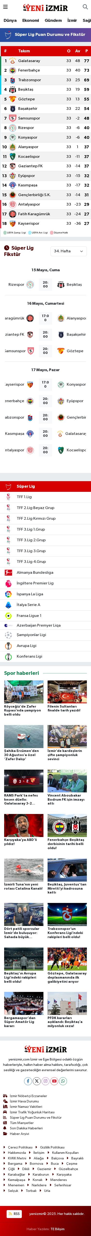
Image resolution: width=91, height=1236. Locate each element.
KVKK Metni (17, 1158)
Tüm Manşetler (22, 1123)
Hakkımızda (17, 1153)
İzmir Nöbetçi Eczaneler (28, 1096)
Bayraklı (77, 1158)
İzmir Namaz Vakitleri (26, 1106)
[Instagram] (45, 1081)
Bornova (36, 1163)
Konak (37, 1180)
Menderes (58, 1180)
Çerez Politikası (20, 1147)
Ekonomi (30, 20)
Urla (47, 1191)
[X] (37, 1081)
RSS (16, 1214)
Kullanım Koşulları (65, 1153)
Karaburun (41, 1174)
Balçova (57, 1158)
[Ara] (85, 7)
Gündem (53, 20)
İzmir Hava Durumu (24, 1101)
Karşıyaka (64, 1174)
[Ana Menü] (5, 7)
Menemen (16, 1185)
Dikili (25, 1169)
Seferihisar (62, 1185)
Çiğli (11, 1169)
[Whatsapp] (63, 1081)
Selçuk (13, 1191)
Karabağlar (16, 1174)
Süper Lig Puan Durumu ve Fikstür (36, 1117)
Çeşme (71, 1163)
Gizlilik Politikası (52, 1147)
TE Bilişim (57, 1229)
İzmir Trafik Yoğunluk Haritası (32, 1112)
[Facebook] (28, 1081)
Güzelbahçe (68, 1169)
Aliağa (39, 1158)
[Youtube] (54, 1081)
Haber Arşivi (19, 1134)
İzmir (72, 20)
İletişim (38, 1153)
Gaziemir (44, 1169)
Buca (55, 1163)
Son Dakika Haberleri (26, 1128)
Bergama (15, 1163)
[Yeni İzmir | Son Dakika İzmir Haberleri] (45, 7)
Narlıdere (39, 1185)
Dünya (10, 20)
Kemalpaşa (16, 1180)
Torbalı (31, 1191)
